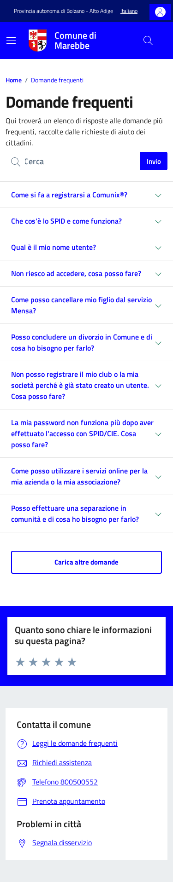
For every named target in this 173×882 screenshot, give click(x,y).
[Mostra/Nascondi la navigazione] (11, 40)
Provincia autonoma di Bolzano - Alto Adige (63, 11)
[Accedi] (160, 12)
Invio (154, 161)
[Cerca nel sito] (148, 40)
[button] (129, 11)
